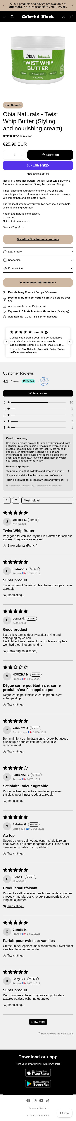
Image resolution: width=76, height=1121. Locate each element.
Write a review (38, 393)
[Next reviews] (70, 342)
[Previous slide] (4, 5)
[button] (11, 135)
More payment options (38, 174)
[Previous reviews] (6, 342)
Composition (15, 268)
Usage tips (14, 259)
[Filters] (16, 500)
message (51, 316)
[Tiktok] (48, 1100)
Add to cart (52, 154)
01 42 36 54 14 (34, 316)
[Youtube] (41, 1100)
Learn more (15, 251)
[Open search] (7, 500)
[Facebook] (28, 1100)
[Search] (12, 17)
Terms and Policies (38, 1108)
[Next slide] (72, 5)
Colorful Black (42, 1115)
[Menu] (4, 16)
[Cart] (72, 17)
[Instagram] (34, 1100)
